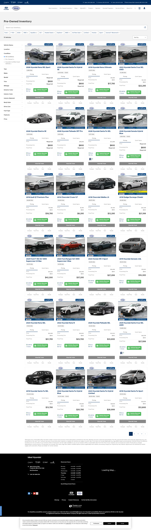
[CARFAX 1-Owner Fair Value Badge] (29, 252)
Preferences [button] (35, 525)
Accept (122, 523)
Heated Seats (50, 33)
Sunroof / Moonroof (112, 33)
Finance (90, 8)
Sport (101, 33)
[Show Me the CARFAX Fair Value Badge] (91, 90)
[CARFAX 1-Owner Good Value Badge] (122, 92)
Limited (86, 33)
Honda (94, 33)
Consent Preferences (0, 511)
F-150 (13, 33)
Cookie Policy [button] (68, 523)
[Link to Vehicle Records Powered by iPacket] (40, 90)
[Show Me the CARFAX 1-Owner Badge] (29, 90)
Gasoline (33, 33)
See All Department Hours (68, 516)
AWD (67, 33)
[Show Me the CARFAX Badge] (60, 92)
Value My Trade (39, 97)
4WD (26, 33)
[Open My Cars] (144, 8)
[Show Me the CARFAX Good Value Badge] (122, 252)
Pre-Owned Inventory (66, 8)
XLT (40, 33)
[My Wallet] (139, 8)
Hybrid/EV (83, 8)
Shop (75, 8)
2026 (19, 33)
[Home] (7, 8)
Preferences (96, 523)
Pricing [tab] (32, 74)
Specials (97, 8)
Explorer (60, 33)
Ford (6, 33)
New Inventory (53, 8)
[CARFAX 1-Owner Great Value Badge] (123, 380)
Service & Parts (120, 8)
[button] (39, 70)
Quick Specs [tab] (45, 74)
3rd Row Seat (77, 33)
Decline (109, 523)
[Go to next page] (145, 466)
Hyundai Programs (108, 8)
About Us (129, 8)
